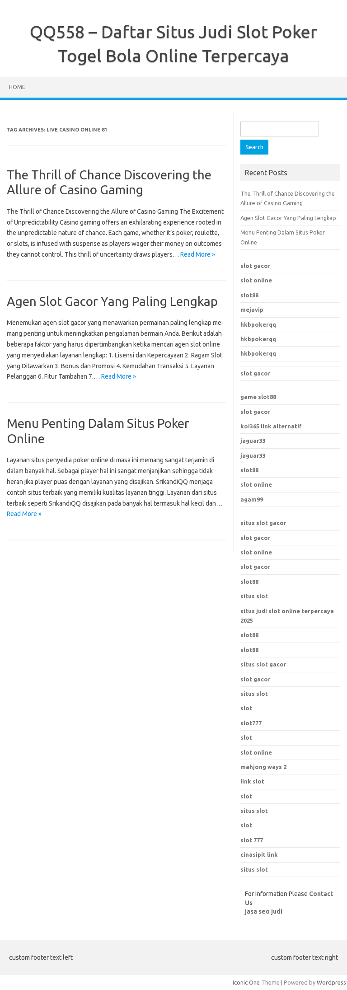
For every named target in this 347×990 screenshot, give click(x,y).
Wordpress (331, 982)
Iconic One (246, 982)
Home (17, 87)
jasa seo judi (263, 911)
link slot (252, 781)
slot (246, 737)
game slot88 (258, 397)
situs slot (254, 596)
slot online (256, 280)
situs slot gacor (263, 523)
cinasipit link (259, 854)
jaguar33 (253, 440)
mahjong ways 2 (263, 767)
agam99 (251, 499)
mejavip (251, 309)
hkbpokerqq (258, 324)
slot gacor (255, 266)
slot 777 (251, 840)
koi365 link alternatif (271, 426)
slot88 (249, 295)
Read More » (197, 254)
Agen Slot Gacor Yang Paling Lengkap (112, 301)
